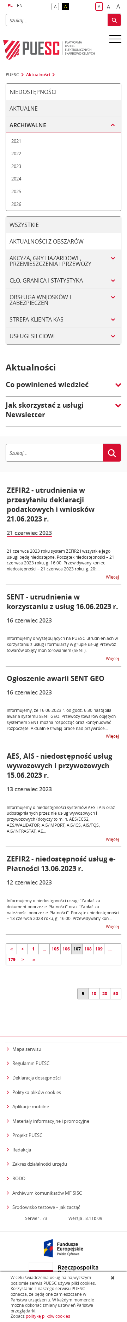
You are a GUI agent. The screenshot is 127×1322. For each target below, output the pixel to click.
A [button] (56, 7)
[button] (63, 388)
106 (66, 949)
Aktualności (38, 75)
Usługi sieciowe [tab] (33, 336)
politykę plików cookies (48, 1316)
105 (55, 949)
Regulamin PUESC (30, 1063)
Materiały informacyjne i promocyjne (50, 1121)
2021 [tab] (16, 141)
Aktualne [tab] (24, 108)
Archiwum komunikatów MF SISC (47, 1193)
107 (77, 949)
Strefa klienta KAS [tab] (37, 319)
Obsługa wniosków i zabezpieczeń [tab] (40, 300)
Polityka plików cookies (36, 1092)
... (44, 949)
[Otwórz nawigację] (115, 38)
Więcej (113, 577)
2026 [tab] (16, 204)
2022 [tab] (16, 153)
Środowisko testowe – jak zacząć (46, 1207)
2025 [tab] (16, 191)
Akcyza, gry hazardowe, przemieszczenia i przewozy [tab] (50, 261)
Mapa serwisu (26, 1049)
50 (115, 994)
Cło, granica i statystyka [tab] (46, 280)
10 (93, 994)
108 (88, 949)
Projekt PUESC (27, 1135)
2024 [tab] (16, 178)
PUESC (12, 75)
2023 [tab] (16, 166)
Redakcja (21, 1150)
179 (12, 959)
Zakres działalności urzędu (39, 1163)
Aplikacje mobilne (30, 1106)
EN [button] (20, 5)
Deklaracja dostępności (36, 1078)
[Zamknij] (113, 1277)
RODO (18, 1178)
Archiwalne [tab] (28, 125)
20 (104, 994)
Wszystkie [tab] (24, 225)
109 (99, 949)
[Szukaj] (114, 20)
